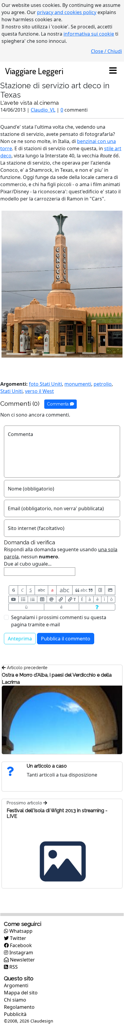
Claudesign (41, 1021)
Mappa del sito (21, 992)
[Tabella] (42, 599)
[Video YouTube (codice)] (13, 599)
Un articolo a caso (47, 766)
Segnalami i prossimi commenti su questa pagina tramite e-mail (58, 621)
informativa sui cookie (89, 34)
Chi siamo (15, 999)
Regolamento (19, 1007)
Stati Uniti (11, 391)
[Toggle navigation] (113, 71)
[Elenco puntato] (23, 599)
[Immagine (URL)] (110, 590)
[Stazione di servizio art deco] (62, 283)
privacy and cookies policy (66, 12)
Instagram (20, 952)
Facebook (20, 945)
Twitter (17, 938)
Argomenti (16, 985)
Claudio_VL (43, 110)
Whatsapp (20, 931)
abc (41, 590)
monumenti (77, 384)
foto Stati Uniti (45, 384)
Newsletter (22, 959)
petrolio (103, 384)
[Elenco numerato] (32, 599)
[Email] (51, 599)
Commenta (58, 404)
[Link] (61, 599)
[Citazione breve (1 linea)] (100, 590)
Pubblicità (15, 1014)
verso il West (39, 391)
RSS (13, 967)
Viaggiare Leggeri (34, 70)
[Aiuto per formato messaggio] (97, 607)
